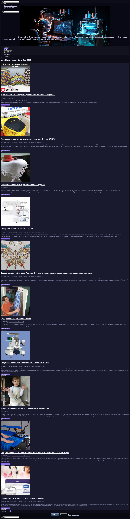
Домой (3, 56)
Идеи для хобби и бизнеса (15, 322)
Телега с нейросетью (10, 6)
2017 (6, 56)
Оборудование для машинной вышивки (18, 142)
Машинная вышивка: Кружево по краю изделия (23, 184)
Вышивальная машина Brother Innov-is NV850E (23, 498)
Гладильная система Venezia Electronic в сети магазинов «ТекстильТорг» (35, 453)
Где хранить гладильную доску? (16, 318)
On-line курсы (8, 50)
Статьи (6, 48)
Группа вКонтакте (9, 7)
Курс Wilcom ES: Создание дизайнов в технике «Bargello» (28, 95)
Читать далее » (5, 104)
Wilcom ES (10, 98)
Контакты (7, 54)
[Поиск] (1, 517)
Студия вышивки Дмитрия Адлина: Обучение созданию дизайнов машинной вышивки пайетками (46, 273)
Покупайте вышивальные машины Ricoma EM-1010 (25, 363)
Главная (6, 47)
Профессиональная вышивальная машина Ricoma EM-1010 (29, 139)
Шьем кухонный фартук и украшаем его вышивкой (25, 408)
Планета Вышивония (10, 8)
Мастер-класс (11, 188)
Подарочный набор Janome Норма (17, 229)
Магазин (6, 52)
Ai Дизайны (7, 51)
